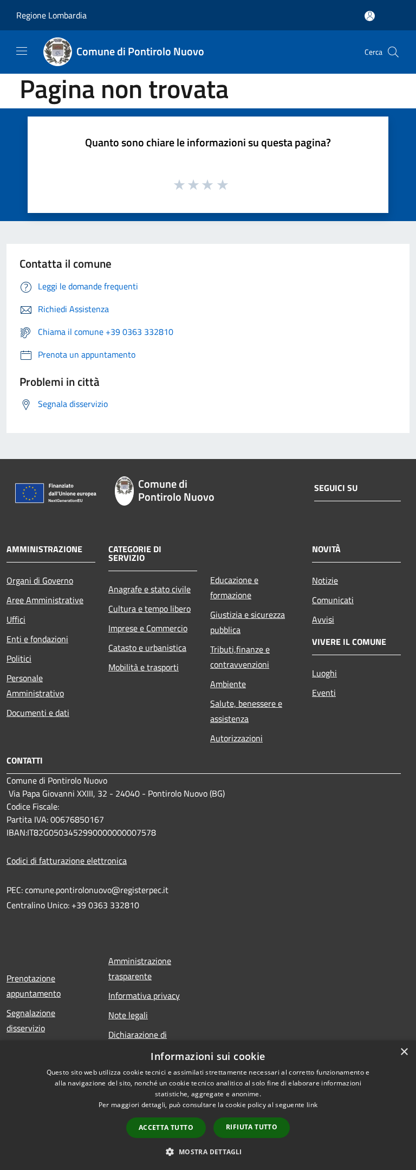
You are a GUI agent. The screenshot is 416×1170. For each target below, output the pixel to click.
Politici (18, 658)
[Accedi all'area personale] (370, 16)
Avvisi (323, 619)
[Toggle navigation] (21, 50)
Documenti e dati (37, 712)
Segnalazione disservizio (30, 1020)
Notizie (325, 580)
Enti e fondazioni (37, 638)
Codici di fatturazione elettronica (66, 860)
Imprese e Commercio (147, 628)
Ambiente (228, 683)
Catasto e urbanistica (147, 647)
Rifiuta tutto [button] (251, 1127)
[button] (208, 1151)
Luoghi (324, 673)
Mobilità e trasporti (143, 667)
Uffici (15, 619)
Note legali (128, 1015)
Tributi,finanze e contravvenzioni (240, 657)
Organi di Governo (39, 580)
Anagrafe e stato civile (149, 589)
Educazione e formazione (234, 587)
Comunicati (333, 599)
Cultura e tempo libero (149, 608)
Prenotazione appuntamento (33, 986)
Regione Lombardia (51, 15)
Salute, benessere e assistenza (246, 711)
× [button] (404, 1052)
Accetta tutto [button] (166, 1127)
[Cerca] (393, 52)
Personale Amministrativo (35, 685)
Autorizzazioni (236, 738)
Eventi (324, 692)
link (312, 1104)
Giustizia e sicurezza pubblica (247, 622)
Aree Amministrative (44, 599)
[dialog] (208, 1105)
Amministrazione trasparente (139, 968)
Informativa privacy (144, 995)
